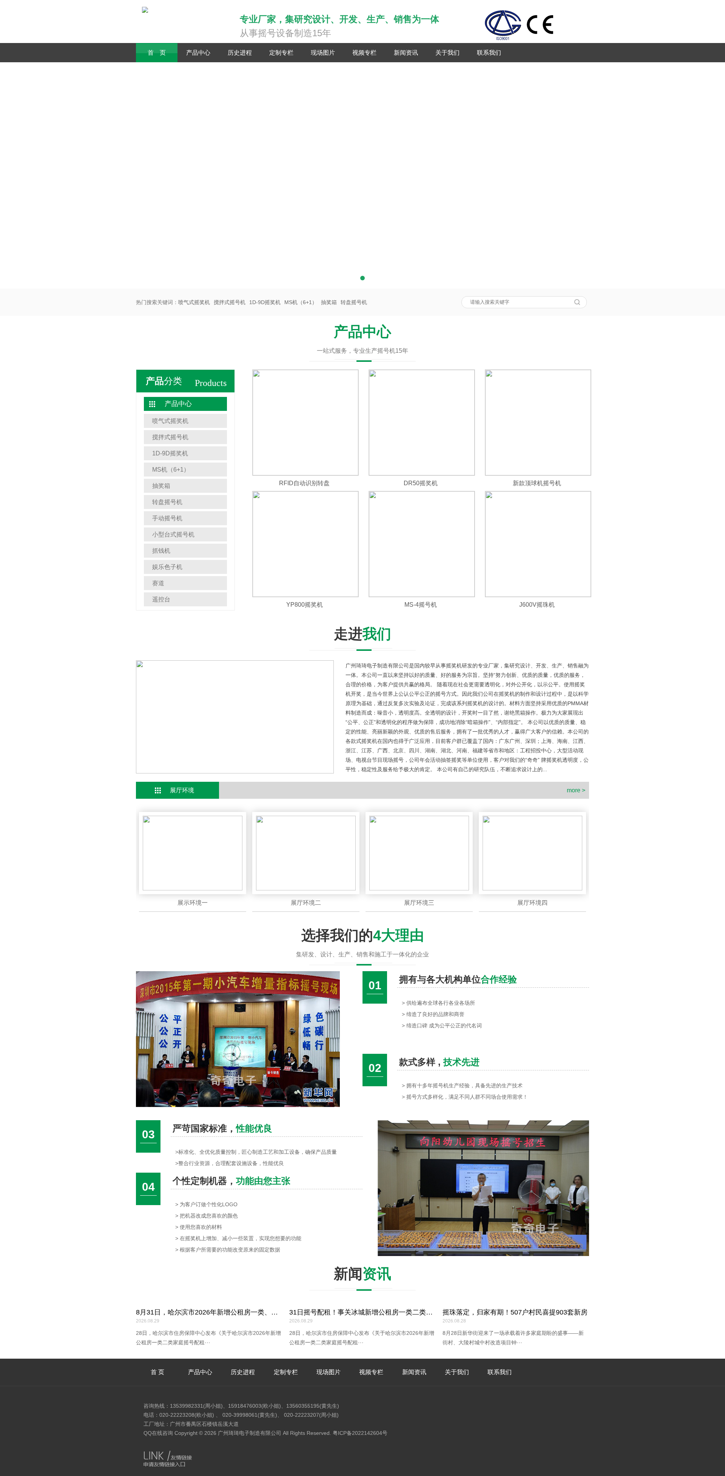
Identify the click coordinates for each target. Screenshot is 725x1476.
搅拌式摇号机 (229, 302)
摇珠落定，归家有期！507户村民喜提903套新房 (515, 1312)
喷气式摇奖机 (194, 302)
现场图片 (323, 52)
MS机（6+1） (300, 302)
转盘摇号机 (354, 302)
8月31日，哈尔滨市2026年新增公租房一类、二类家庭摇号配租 (230, 1312)
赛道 (158, 583)
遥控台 (161, 599)
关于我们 (447, 52)
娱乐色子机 (167, 567)
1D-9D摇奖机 (265, 302)
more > (576, 790)
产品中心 (198, 52)
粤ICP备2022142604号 (360, 1433)
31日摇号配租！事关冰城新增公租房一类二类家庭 (364, 1312)
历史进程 (240, 52)
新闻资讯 (406, 52)
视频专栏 (364, 52)
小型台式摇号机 (173, 534)
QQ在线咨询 (158, 1433)
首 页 (157, 52)
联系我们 (489, 52)
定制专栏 (281, 52)
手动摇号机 (167, 518)
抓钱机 (161, 550)
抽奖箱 (329, 302)
